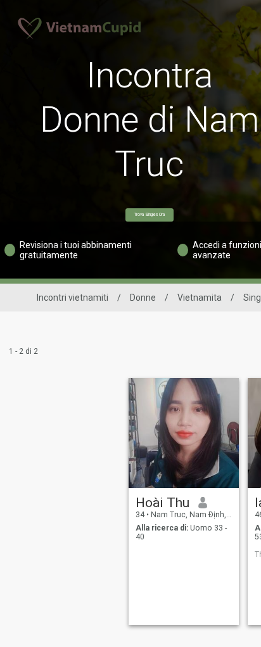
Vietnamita (199, 297)
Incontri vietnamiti (72, 297)
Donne (143, 297)
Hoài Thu (162, 502)
